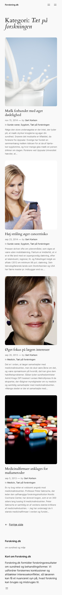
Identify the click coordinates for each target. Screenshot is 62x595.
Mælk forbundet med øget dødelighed (24, 113)
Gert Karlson (31, 120)
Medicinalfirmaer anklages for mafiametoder (26, 471)
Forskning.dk (12, 4)
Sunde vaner (13, 124)
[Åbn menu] (49, 5)
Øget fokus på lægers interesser (27, 350)
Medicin (11, 359)
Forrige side (14, 524)
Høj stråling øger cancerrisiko (26, 234)
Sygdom (25, 124)
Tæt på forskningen (40, 124)
